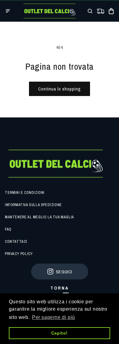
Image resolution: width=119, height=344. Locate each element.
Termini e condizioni (25, 192)
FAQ (8, 229)
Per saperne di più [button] (53, 317)
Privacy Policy (19, 253)
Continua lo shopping (59, 89)
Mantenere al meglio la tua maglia (39, 217)
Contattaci (16, 241)
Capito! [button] (59, 333)
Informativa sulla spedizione (33, 204)
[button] (8, 11)
